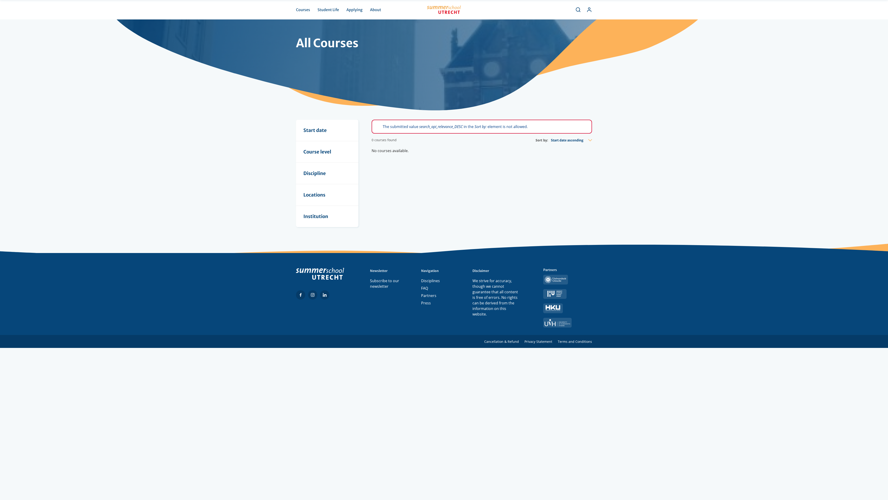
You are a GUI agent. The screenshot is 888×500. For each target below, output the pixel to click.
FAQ (424, 288)
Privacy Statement (538, 341)
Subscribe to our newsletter (384, 283)
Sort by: (542, 140)
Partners (428, 295)
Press (426, 303)
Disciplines (430, 280)
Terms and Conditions (575, 341)
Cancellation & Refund (501, 341)
